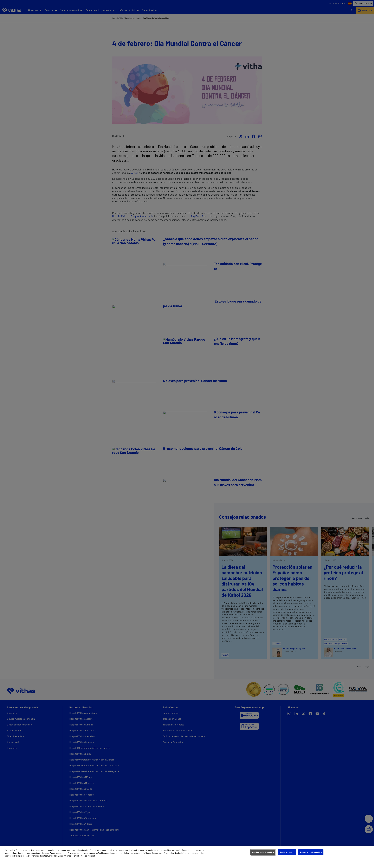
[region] (187, 852)
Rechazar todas (287, 852)
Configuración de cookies (263, 852)
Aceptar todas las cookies (311, 852)
